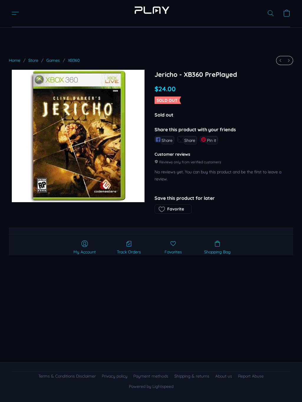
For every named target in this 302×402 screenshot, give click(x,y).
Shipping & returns (191, 376)
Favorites (173, 252)
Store (33, 60)
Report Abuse (251, 376)
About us (223, 376)
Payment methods (150, 376)
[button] (151, 10)
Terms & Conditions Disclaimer (67, 376)
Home (14, 60)
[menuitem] (280, 60)
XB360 (74, 60)
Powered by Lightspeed (151, 386)
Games (53, 60)
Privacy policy (114, 376)
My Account (84, 252)
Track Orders (129, 252)
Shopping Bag (217, 252)
